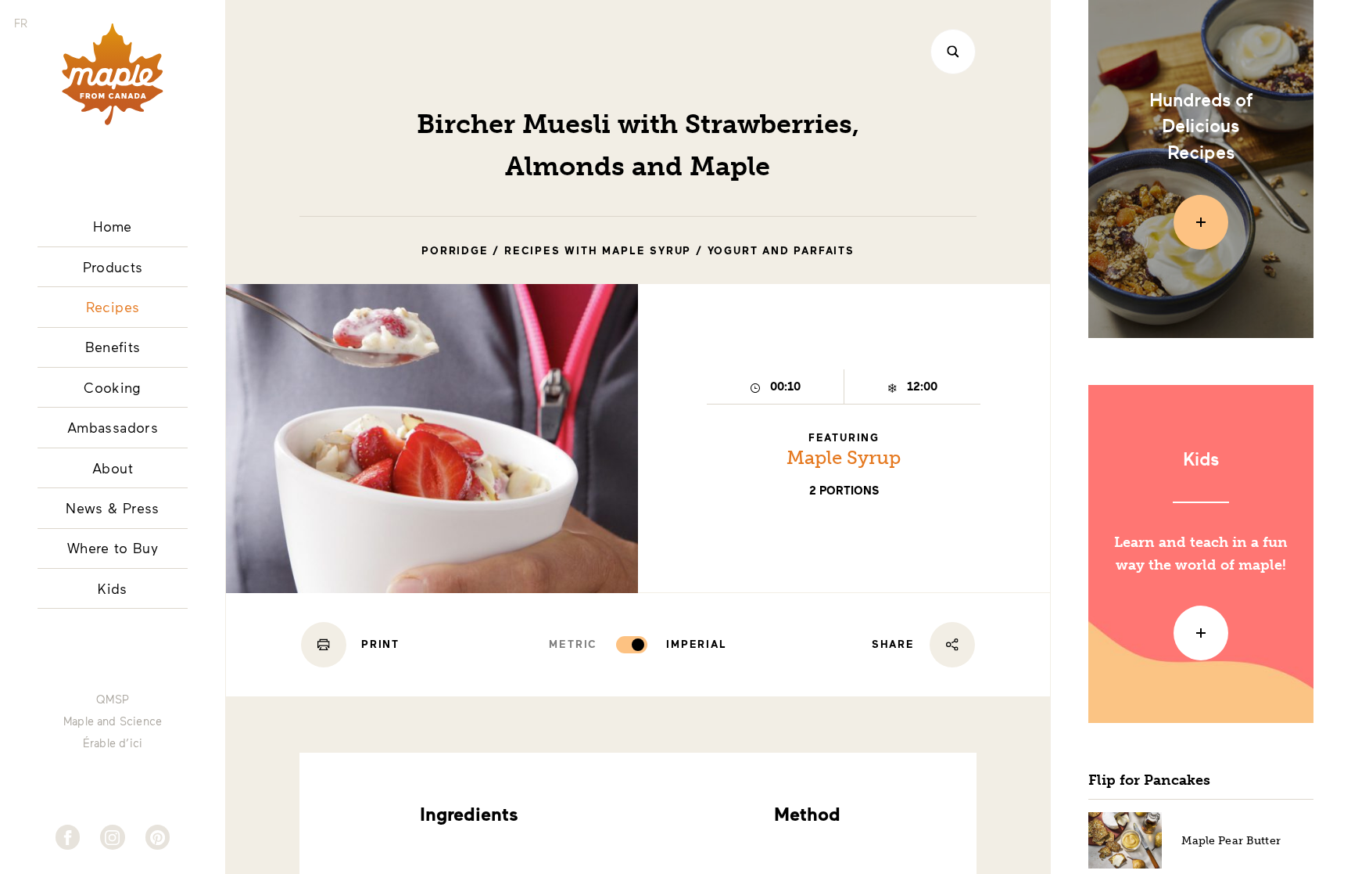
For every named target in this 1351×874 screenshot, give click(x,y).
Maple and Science (112, 721)
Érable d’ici (112, 743)
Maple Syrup (844, 457)
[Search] (953, 51)
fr (20, 23)
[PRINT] (323, 644)
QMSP (112, 699)
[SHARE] (952, 644)
